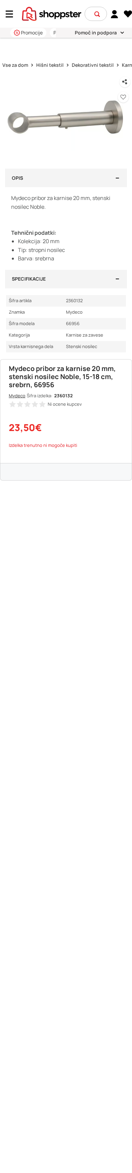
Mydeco (17, 396)
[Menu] (12, 14)
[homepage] (51, 13)
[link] (114, 13)
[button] (97, 14)
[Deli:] (124, 82)
